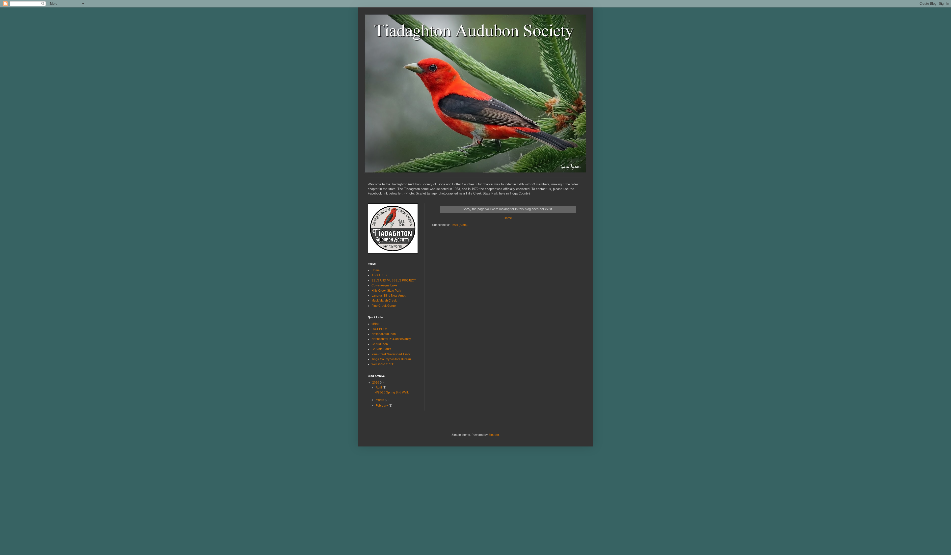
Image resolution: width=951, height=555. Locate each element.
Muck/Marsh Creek (384, 300)
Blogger (493, 435)
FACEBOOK (379, 329)
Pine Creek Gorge (383, 305)
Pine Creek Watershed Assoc (391, 354)
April (379, 387)
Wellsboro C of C (382, 364)
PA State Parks (381, 349)
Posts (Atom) (459, 225)
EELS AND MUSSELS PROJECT (393, 280)
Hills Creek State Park (386, 290)
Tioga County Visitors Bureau (391, 359)
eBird (375, 324)
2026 (376, 382)
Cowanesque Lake (384, 285)
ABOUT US (379, 275)
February (382, 405)
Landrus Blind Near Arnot (388, 295)
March (380, 400)
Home (508, 218)
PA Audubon (379, 344)
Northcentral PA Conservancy (391, 339)
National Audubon (383, 334)
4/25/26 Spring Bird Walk (392, 392)
